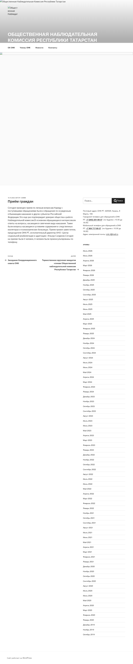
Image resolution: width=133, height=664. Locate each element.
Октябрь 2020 (89, 576)
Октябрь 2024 (89, 348)
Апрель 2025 (88, 319)
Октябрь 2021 (89, 518)
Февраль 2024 (89, 386)
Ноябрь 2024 (88, 343)
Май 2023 (87, 430)
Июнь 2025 (87, 309)
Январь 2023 (88, 450)
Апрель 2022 (88, 493)
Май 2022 (87, 488)
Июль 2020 (87, 590)
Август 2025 (88, 299)
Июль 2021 (87, 532)
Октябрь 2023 (89, 406)
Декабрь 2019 (89, 624)
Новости (39, 47)
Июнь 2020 (87, 595)
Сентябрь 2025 (89, 294)
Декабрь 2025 (89, 280)
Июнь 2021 (87, 537)
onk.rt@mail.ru (112, 234)
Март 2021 (87, 551)
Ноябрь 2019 (88, 629)
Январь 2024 (88, 391)
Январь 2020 (88, 620)
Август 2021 (88, 527)
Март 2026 (87, 265)
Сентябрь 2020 (89, 581)
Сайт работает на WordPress (19, 658)
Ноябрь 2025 (88, 284)
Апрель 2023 (88, 435)
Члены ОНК (25, 47)
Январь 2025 (88, 333)
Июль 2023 (87, 420)
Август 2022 (88, 474)
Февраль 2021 (89, 556)
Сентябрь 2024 (89, 352)
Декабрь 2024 (89, 338)
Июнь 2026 (87, 255)
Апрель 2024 (88, 377)
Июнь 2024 (87, 367)
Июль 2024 (87, 362)
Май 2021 (87, 542)
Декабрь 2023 (89, 396)
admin (23, 198)
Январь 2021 (88, 561)
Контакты (52, 47)
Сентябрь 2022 (89, 469)
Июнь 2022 (87, 484)
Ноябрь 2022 (88, 459)
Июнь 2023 (87, 425)
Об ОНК (11, 47)
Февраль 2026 (89, 270)
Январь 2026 (88, 275)
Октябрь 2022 (89, 464)
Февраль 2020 (89, 615)
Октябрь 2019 (89, 634)
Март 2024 (87, 382)
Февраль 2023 (89, 445)
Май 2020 (87, 600)
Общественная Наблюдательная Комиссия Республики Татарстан (52, 37)
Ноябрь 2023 (88, 401)
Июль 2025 (87, 304)
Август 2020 (88, 586)
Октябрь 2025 (89, 289)
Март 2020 (87, 610)
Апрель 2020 (88, 605)
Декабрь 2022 (89, 454)
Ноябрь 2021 (88, 513)
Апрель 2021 (88, 547)
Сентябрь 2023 (89, 411)
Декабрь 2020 (89, 566)
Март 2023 (87, 440)
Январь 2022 (88, 508)
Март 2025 (87, 323)
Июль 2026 (87, 250)
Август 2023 (88, 416)
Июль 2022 (87, 479)
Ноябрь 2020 (88, 571)
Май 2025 (87, 314)
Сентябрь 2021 (89, 522)
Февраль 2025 (89, 328)
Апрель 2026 (88, 260)
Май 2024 (87, 372)
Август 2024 (88, 357)
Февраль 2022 (89, 503)
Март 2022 (87, 498)
